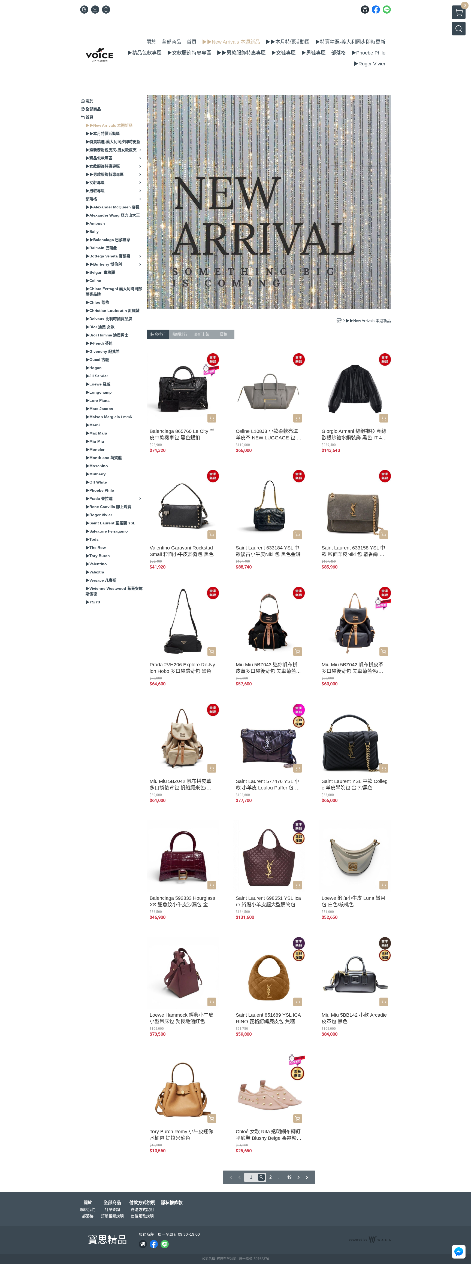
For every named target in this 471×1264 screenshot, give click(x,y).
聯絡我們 (87, 1209)
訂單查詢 (112, 1209)
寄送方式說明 (142, 1209)
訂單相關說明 (112, 1216)
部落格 (87, 1216)
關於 (87, 1203)
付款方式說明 (142, 1203)
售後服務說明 (142, 1216)
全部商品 (112, 1203)
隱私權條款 (172, 1203)
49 (289, 1177)
